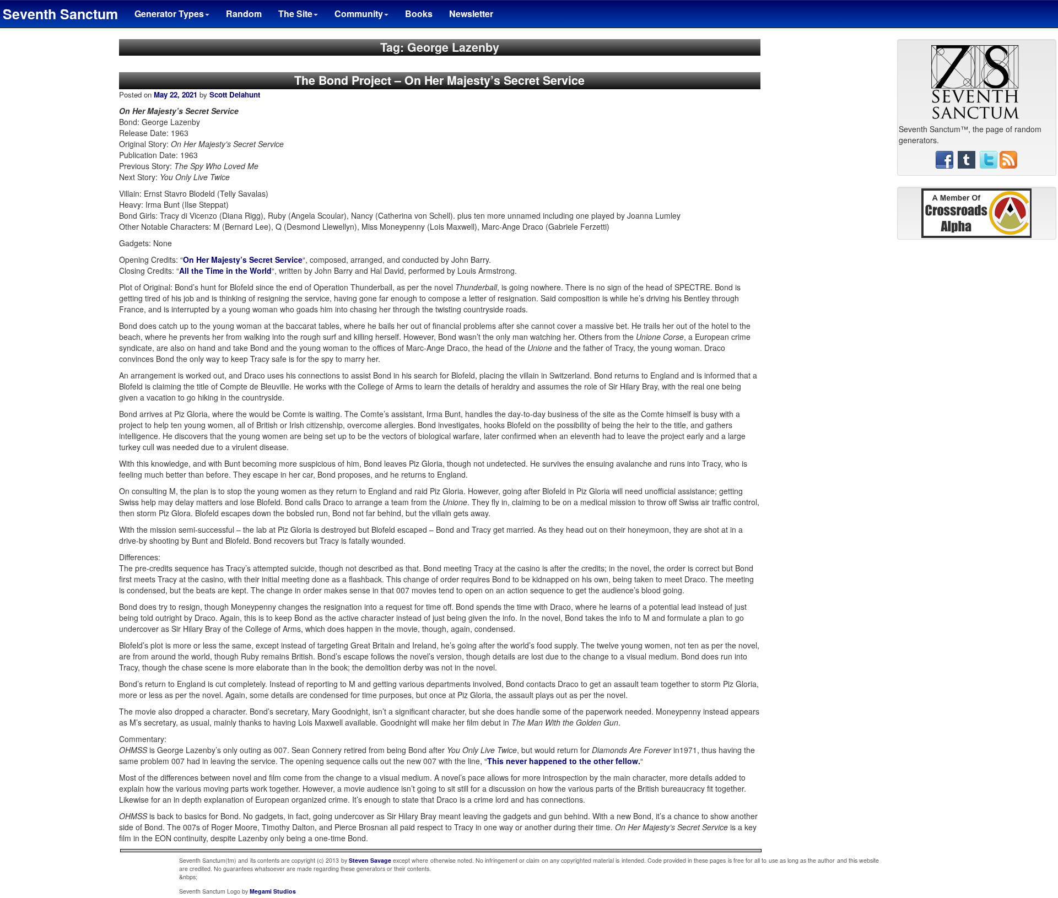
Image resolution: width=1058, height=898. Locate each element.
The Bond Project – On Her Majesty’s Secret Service (439, 80)
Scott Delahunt (234, 94)
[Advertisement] (976, 416)
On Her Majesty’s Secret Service (243, 259)
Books (419, 13)
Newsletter (471, 13)
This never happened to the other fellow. (563, 760)
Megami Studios (273, 891)
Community (358, 13)
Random (244, 13)
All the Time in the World (225, 270)
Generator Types (169, 13)
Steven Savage (370, 860)
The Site (295, 13)
